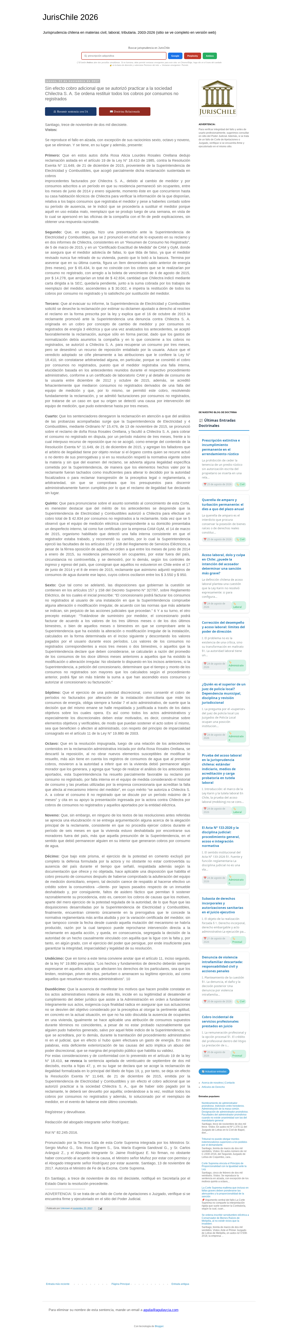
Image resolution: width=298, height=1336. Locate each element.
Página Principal (120, 1284)
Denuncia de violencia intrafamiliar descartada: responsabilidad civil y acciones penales (222, 964)
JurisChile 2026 (70, 17)
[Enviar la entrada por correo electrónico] (100, 1208)
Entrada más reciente (58, 1284)
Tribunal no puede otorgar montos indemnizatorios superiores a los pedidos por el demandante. (224, 1142)
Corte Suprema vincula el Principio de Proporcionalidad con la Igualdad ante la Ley (224, 1166)
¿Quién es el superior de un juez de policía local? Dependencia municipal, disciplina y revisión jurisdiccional (224, 693)
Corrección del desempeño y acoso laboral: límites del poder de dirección (223, 627)
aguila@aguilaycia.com (160, 1310)
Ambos (210, 56)
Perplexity (192, 56)
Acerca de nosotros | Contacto (218, 1082)
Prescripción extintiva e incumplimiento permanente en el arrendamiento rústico (221, 447)
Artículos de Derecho (213, 1087)
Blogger (159, 1326)
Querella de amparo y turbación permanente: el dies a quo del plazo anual (223, 504)
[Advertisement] (117, 1249)
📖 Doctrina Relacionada (125, 111)
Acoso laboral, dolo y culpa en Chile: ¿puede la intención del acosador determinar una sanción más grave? (223, 564)
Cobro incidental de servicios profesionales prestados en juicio (220, 1021)
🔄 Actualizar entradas (214, 1071)
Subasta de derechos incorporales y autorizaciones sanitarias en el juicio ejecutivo (222, 905)
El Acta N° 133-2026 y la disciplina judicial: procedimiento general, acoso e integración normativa (221, 836)
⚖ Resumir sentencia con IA (71, 111)
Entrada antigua (180, 1284)
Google (175, 56)
